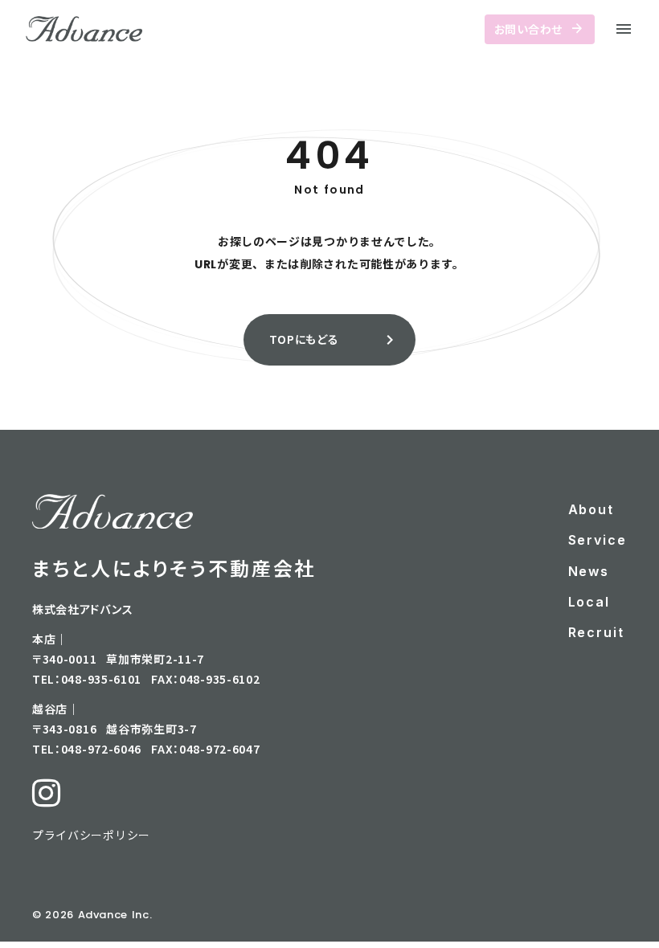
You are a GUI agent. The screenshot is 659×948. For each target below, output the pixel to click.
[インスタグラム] (46, 793)
